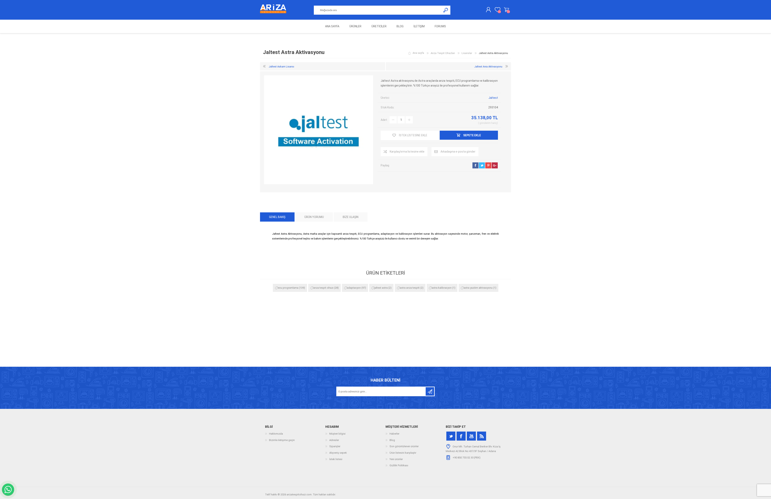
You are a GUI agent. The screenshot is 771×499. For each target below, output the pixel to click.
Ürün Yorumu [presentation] (314, 217)
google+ (495, 165)
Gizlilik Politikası (399, 465)
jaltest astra (381, 287)
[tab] (277, 217)
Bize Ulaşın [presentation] (350, 217)
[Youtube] (471, 436)
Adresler (334, 440)
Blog (392, 440)
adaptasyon (354, 287)
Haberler (394, 433)
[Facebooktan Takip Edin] (461, 436)
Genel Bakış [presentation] (277, 217)
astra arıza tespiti (410, 287)
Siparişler (334, 446)
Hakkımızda (276, 433)
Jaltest (493, 97)
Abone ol (430, 391)
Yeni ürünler (396, 459)
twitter (482, 165)
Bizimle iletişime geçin (282, 440)
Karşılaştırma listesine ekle (407, 151)
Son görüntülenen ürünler (404, 446)
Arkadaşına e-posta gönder (458, 151)
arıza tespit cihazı (323, 287)
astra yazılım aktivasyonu (478, 287)
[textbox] (377, 10)
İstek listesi (335, 459)
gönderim (485, 122)
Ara (445, 10)
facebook (475, 165)
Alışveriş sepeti (506, 9)
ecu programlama (288, 287)
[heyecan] (450, 436)
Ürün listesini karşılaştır (403, 452)
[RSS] (481, 436)
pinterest (488, 165)
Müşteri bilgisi (337, 433)
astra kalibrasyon (442, 287)
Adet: (384, 119)
